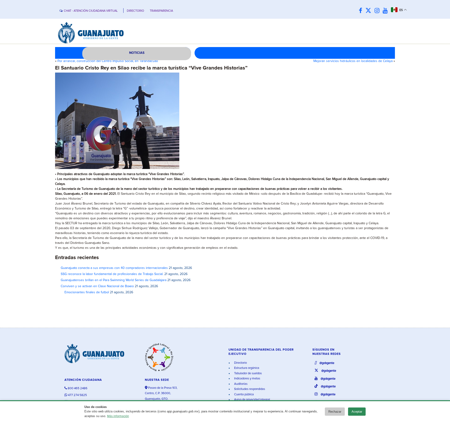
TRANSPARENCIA (161, 10)
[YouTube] (386, 11)
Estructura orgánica (246, 368)
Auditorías (240, 383)
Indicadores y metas (246, 378)
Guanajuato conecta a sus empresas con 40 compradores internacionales (114, 268)
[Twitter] (369, 11)
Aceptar (357, 411)
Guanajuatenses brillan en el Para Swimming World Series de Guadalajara (113, 280)
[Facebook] (361, 11)
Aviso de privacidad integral (251, 399)
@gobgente (326, 363)
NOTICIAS (136, 53)
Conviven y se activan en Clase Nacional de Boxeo (97, 286)
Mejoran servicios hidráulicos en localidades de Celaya (353, 61)
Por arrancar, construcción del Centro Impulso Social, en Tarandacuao (107, 61)
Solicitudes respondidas (249, 389)
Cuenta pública (243, 394)
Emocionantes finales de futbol (85, 292)
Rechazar (334, 411)
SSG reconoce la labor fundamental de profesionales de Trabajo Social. (112, 274)
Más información (118, 416)
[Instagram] (378, 11)
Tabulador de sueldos (247, 373)
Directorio (240, 362)
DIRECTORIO (135, 10)
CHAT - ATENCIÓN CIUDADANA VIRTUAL (91, 10)
